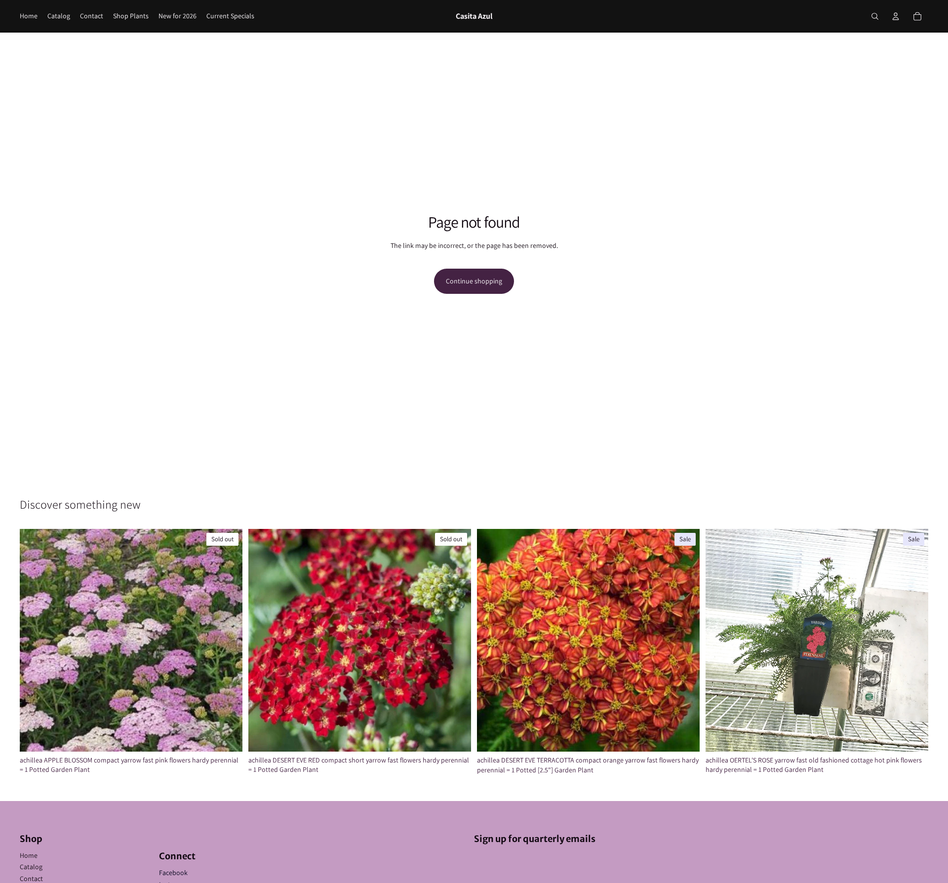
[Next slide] (227, 640)
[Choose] (913, 736)
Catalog (31, 866)
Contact (31, 878)
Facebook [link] (173, 872)
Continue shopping (474, 281)
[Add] (684, 737)
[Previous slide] (34, 640)
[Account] (896, 16)
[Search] (875, 16)
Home (29, 855)
